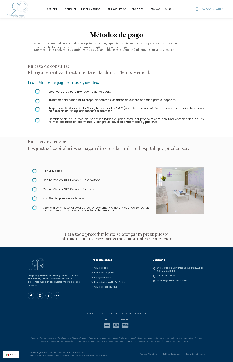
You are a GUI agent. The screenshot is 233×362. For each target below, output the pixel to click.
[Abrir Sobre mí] (59, 9)
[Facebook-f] (31, 295)
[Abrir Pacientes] (145, 9)
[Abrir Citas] (173, 9)
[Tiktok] (48, 295)
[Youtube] (57, 295)
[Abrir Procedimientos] (102, 9)
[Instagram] (40, 295)
